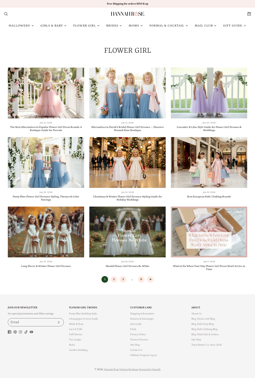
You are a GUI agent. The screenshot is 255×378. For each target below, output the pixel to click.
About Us (196, 313)
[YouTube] (31, 332)
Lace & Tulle (75, 329)
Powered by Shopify (150, 369)
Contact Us (136, 350)
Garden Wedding (78, 350)
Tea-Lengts (75, 339)
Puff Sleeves (75, 334)
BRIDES (112, 25)
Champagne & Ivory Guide (83, 318)
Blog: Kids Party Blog (202, 324)
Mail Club (204, 25)
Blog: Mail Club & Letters (205, 334)
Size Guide (136, 324)
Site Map (135, 344)
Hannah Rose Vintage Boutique (121, 369)
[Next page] (150, 279)
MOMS (134, 25)
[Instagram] (20, 332)
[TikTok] (26, 332)
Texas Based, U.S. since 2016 (206, 344)
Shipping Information (142, 313)
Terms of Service (139, 339)
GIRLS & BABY (51, 25)
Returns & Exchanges (142, 318)
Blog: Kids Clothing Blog (204, 329)
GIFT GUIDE (232, 25)
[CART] (249, 14)
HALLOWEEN (19, 25)
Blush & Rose (76, 324)
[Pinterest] (15, 332)
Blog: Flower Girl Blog (203, 318)
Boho (72, 344)
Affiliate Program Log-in (143, 355)
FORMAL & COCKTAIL (166, 25)
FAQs (133, 329)
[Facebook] (9, 332)
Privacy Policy (138, 334)
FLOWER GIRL (84, 25)
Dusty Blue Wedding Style (83, 313)
